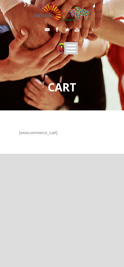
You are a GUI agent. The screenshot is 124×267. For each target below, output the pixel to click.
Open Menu (71, 48)
